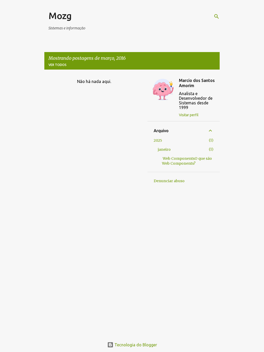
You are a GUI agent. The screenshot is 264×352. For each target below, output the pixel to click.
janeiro (164, 149)
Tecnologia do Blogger (135, 344)
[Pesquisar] (216, 16)
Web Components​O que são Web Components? (187, 161)
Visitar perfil (189, 115)
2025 (158, 140)
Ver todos (57, 64)
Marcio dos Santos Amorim (197, 83)
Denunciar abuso (169, 181)
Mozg (60, 15)
